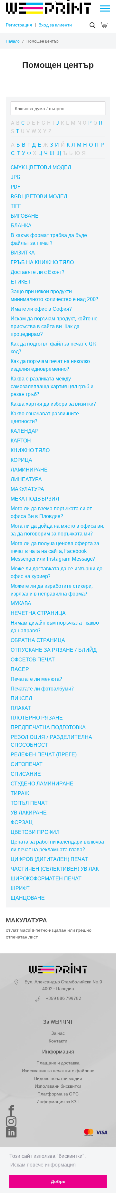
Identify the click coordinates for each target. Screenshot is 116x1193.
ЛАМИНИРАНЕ (29, 469)
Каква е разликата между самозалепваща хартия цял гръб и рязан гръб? (52, 386)
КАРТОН (21, 440)
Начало (13, 41)
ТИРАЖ (20, 793)
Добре (58, 1181)
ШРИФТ (20, 888)
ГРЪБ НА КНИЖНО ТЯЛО (42, 262)
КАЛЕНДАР (25, 430)
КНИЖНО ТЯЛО (30, 450)
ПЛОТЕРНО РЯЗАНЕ (37, 717)
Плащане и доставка (58, 1063)
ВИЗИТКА (23, 252)
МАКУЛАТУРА (27, 489)
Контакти (58, 1041)
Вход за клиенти (55, 25)
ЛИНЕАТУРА (26, 479)
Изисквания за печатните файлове (58, 1070)
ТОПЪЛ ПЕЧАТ (29, 802)
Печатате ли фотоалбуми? (42, 688)
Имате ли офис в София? (41, 308)
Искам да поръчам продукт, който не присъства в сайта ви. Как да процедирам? (54, 326)
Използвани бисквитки (58, 1086)
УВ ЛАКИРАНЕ (29, 812)
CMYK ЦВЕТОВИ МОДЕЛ (41, 167)
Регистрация (19, 25)
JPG (15, 177)
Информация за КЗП (58, 1101)
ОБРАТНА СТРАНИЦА (38, 640)
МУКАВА (21, 603)
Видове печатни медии (58, 1078)
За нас (58, 1033)
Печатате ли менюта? (36, 678)
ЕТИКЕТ (21, 281)
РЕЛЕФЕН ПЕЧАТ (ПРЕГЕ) (44, 754)
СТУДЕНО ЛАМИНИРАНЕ (42, 783)
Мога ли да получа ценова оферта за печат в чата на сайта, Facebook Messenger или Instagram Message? (55, 551)
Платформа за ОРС (58, 1094)
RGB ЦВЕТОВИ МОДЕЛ (39, 196)
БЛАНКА (21, 225)
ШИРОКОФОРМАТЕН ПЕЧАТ (46, 878)
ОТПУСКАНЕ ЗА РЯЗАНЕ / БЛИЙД (54, 649)
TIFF (16, 206)
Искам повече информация (43, 1164)
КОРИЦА (21, 459)
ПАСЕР (20, 669)
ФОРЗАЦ (22, 822)
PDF (15, 186)
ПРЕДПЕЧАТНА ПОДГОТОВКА (48, 727)
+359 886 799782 (63, 998)
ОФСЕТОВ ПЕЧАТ (33, 659)
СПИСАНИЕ (26, 773)
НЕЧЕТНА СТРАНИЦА (38, 613)
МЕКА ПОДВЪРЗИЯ (35, 498)
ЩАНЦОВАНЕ (28, 897)
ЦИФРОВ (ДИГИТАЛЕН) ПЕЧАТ (49, 859)
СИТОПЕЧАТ (27, 764)
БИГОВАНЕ (25, 215)
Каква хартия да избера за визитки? (53, 403)
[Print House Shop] (48, 12)
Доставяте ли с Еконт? (37, 271)
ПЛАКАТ (21, 707)
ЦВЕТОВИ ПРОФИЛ (35, 831)
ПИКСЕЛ (21, 698)
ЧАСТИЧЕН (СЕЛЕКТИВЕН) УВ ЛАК (55, 868)
